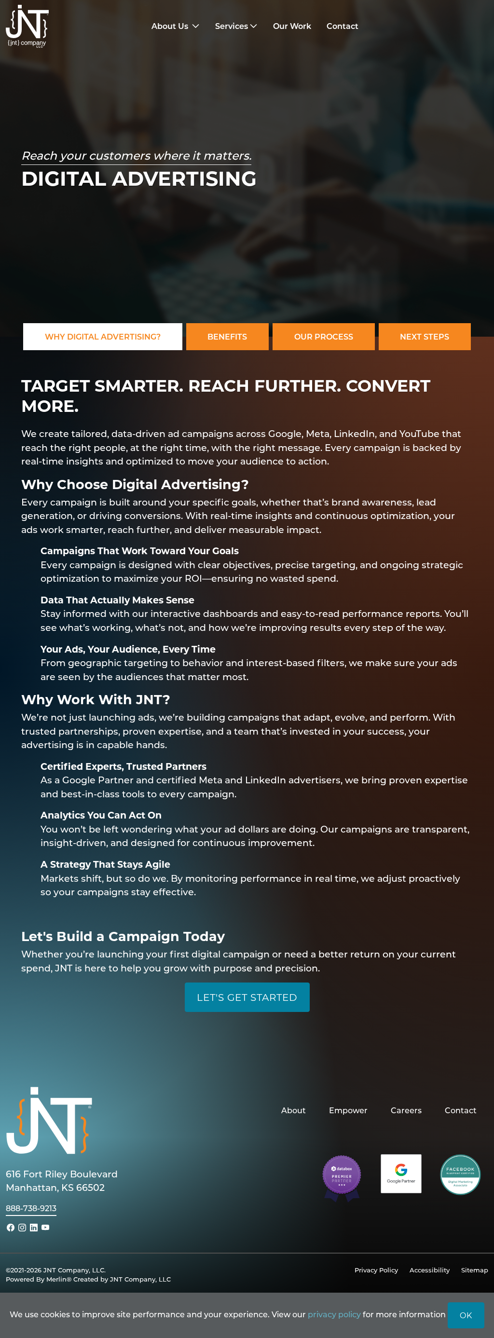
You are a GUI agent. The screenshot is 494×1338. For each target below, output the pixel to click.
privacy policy (334, 1314)
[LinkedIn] (34, 1227)
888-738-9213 (31, 1208)
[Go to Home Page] (66, 26)
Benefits (227, 336)
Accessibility (430, 1270)
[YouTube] (45, 1227)
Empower (348, 1110)
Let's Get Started (247, 997)
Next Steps (424, 336)
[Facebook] (10, 1227)
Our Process (323, 336)
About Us (170, 26)
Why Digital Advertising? (103, 336)
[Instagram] (22, 1227)
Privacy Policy (376, 1270)
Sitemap (474, 1270)
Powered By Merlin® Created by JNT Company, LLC (88, 1279)
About (293, 1110)
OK (466, 1315)
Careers (406, 1110)
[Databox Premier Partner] (342, 1178)
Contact (461, 1110)
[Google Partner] (401, 1172)
